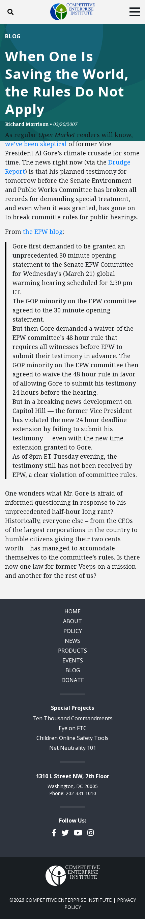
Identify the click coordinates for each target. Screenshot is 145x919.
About (72, 621)
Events (72, 660)
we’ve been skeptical (36, 144)
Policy (72, 631)
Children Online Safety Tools (72, 738)
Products (72, 650)
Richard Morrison (27, 124)
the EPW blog (43, 231)
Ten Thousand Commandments (72, 718)
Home (72, 611)
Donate (72, 680)
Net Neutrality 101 (72, 747)
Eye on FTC (73, 728)
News (72, 640)
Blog (13, 36)
